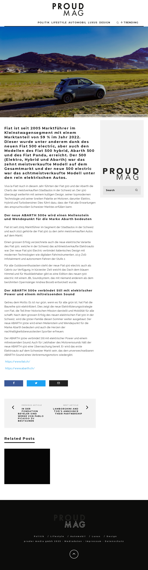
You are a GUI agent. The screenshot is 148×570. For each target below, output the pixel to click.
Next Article (70, 405)
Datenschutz (114, 541)
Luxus (93, 22)
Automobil (77, 22)
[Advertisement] (122, 141)
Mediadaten (73, 541)
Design (104, 22)
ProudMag (58, 82)
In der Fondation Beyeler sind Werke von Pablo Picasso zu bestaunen (31, 415)
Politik (44, 22)
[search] (136, 190)
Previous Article (32, 405)
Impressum (94, 541)
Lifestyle (59, 22)
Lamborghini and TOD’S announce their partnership (67, 411)
